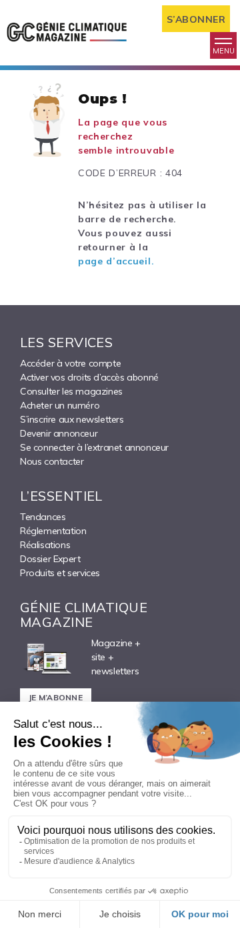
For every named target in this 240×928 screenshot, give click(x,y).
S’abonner (196, 19)
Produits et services (60, 573)
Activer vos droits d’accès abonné (89, 377)
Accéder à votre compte (70, 363)
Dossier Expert (50, 559)
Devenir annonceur (58, 433)
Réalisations (45, 545)
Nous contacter (51, 461)
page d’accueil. (116, 261)
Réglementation (53, 531)
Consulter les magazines (71, 391)
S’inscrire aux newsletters (72, 419)
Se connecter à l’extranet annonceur (94, 447)
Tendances (42, 517)
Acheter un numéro (59, 405)
